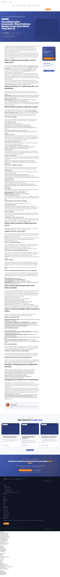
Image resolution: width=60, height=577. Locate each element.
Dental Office (2, 551)
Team (4, 502)
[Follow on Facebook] (43, 481)
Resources (28, 5)
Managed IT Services (4, 532)
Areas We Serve (5, 517)
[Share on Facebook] (7, 36)
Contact (33, 5)
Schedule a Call (5, 515)
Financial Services (3, 550)
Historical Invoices (6, 512)
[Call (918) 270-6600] (44, 9)
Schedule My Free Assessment (25, 470)
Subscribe (49, 70)
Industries (18, 5)
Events (1, 562)
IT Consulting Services (4, 540)
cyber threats (8, 314)
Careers (4, 503)
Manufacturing (2, 548)
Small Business (2, 549)
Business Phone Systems (4, 543)
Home (2, 16)
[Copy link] (14, 36)
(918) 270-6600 (37, 470)
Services (13, 5)
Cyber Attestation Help (4, 568)
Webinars (2, 563)
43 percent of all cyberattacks (17, 68)
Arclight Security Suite (4, 535)
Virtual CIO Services (3, 544)
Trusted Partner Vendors (4, 556)
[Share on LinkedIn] (5, 36)
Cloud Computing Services (5, 537)
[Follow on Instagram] (45, 481)
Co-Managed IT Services (4, 534)
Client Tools (38, 5)
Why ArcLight (23, 5)
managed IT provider (17, 304)
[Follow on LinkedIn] (49, 481)
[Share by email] (12, 36)
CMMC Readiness (3, 538)
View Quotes (5, 511)
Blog (5, 16)
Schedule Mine (48, 58)
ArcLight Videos (3, 567)
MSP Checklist (2, 565)
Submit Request (6, 509)
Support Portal (3, 571)
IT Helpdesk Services (4, 539)
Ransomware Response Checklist (6, 566)
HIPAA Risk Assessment (4, 564)
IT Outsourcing (2, 541)
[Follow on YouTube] (52, 481)
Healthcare (2, 547)
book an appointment (16, 397)
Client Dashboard (6, 514)
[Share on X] (9, 36)
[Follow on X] (47, 481)
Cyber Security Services (4, 536)
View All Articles (29, 450)
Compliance (2, 558)
